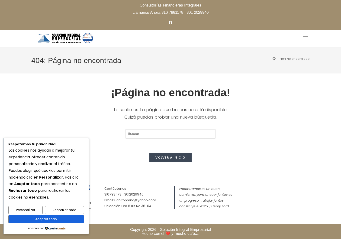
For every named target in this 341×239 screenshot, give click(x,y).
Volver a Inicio (170, 157)
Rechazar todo (64, 210)
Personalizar (25, 210)
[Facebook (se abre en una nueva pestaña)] (170, 23)
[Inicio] (274, 58)
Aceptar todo (46, 219)
